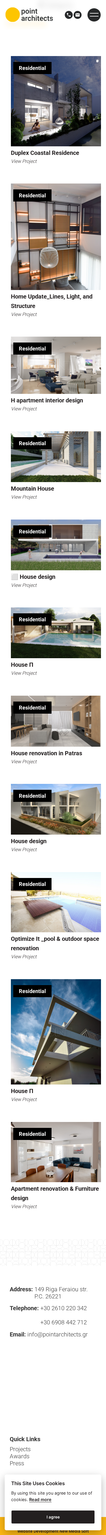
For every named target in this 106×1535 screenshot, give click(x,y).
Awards (19, 1456)
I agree (53, 1517)
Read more (40, 1499)
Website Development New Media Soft (53, 1531)
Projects (20, 1449)
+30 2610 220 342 (63, 1308)
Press (17, 1463)
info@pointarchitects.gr (57, 1334)
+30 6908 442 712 (63, 1322)
